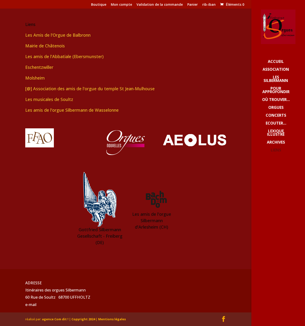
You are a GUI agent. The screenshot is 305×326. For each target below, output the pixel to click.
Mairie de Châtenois (45, 46)
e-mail (30, 304)
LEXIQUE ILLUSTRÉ (276, 133)
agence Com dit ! (55, 319)
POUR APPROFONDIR (276, 90)
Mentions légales (112, 319)
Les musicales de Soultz (49, 99)
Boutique (98, 5)
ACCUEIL (276, 62)
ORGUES (276, 108)
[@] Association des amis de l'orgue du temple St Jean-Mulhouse (90, 88)
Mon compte (121, 5)
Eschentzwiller (39, 67)
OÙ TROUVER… (276, 100)
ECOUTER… (276, 123)
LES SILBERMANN (276, 79)
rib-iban (209, 5)
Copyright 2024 (83, 319)
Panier (192, 5)
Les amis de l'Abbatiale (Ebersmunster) (64, 56)
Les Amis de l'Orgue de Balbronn (58, 35)
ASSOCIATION (276, 70)
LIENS (276, 150)
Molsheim (35, 78)
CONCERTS (276, 116)
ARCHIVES (276, 142)
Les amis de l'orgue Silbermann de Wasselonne (72, 110)
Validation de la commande (160, 5)
